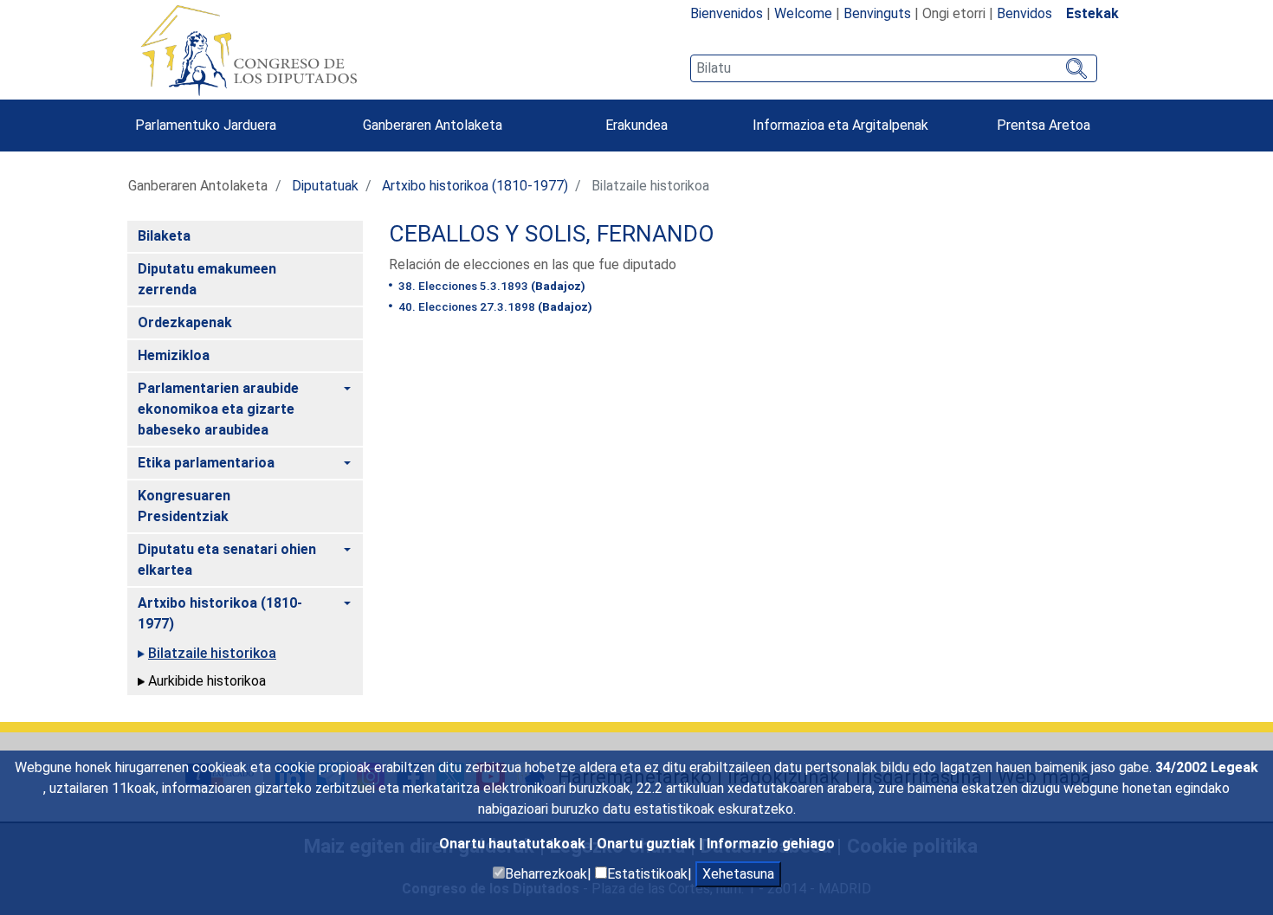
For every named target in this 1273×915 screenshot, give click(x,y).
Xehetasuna (738, 874)
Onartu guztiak (648, 843)
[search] (893, 68)
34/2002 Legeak (1206, 767)
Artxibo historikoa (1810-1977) (475, 185)
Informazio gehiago (771, 843)
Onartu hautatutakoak (514, 843)
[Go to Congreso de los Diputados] (248, 50)
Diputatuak (325, 185)
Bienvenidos (726, 13)
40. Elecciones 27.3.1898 (494, 306)
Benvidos (1024, 13)
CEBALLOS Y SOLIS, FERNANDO (551, 234)
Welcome (803, 13)
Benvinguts (877, 13)
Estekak (1092, 13)
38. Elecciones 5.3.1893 (490, 286)
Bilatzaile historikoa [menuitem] (212, 653)
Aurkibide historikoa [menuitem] (207, 681)
